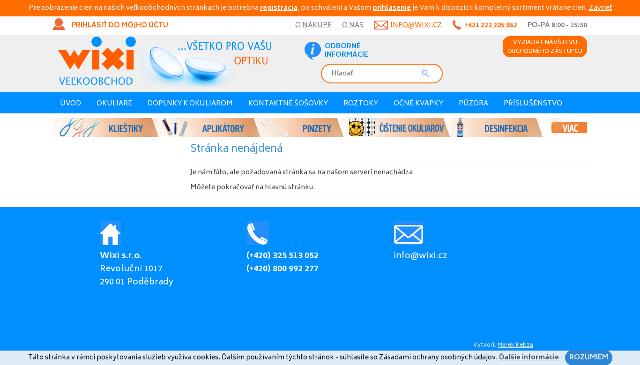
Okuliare (114, 104)
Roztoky (360, 104)
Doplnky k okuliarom (190, 104)
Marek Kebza (515, 345)
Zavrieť (600, 8)
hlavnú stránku (289, 188)
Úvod (70, 104)
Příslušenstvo (533, 104)
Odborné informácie (346, 51)
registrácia (279, 8)
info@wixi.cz (416, 25)
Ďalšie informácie (529, 358)
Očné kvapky (418, 104)
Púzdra (473, 104)
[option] (320, 127)
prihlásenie (391, 8)
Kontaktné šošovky (288, 104)
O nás (353, 25)
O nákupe (313, 25)
